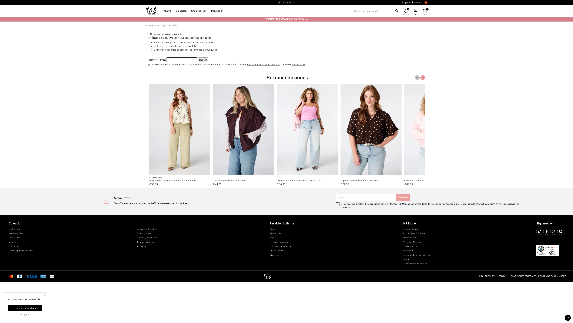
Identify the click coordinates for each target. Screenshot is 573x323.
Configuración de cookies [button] (415, 263)
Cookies (407, 259)
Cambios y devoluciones (280, 246)
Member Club (409, 237)
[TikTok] (539, 231)
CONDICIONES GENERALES (524, 276)
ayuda (407, 2)
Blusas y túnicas (145, 233)
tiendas (417, 2)
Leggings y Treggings (147, 229)
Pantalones (14, 246)
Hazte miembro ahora (25, 308)
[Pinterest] (560, 231)
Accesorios (142, 246)
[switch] (552, 253)
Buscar (203, 59)
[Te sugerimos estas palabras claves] (397, 11)
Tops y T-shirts (16, 237)
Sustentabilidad (410, 246)
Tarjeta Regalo (276, 250)
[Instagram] (553, 231)
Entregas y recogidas (279, 242)
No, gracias (25, 314)
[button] (167, 11)
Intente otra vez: (157, 59)
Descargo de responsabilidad (416, 255)
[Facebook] (546, 231)
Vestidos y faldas (17, 233)
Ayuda (272, 229)
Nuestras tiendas (411, 229)
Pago (271, 237)
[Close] (44, 295)
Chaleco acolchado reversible (229, 180)
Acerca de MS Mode (412, 242)
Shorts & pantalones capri (21, 250)
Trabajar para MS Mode (414, 233)
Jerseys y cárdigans (146, 242)
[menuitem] (166, 11)
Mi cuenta (274, 255)
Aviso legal (408, 250)
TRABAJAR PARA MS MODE (553, 276)
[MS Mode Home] (151, 11)
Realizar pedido (276, 233)
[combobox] (376, 11)
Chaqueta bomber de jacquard (421, 180)
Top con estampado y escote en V (359, 180)
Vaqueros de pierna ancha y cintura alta (299, 180)
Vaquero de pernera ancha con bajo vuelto (172, 180)
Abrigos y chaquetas (147, 237)
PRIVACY (503, 276)
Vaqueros (13, 242)
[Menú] (557, 246)
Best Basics (14, 229)
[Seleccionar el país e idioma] (426, 2)
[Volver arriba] (568, 318)
